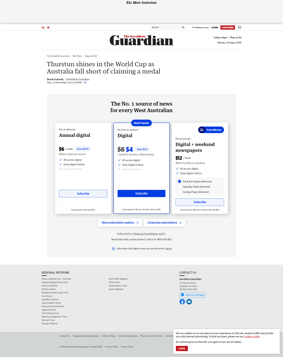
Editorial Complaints (128, 336)
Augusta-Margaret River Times (55, 282)
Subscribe (228, 27)
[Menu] (43, 27)
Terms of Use (127, 346)
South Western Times (118, 285)
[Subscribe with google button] (141, 202)
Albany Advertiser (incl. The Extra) (56, 279)
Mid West (77, 56)
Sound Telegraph (116, 289)
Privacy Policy (111, 346)
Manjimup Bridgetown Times (54, 316)
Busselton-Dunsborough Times (55, 292)
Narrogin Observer (49, 323)
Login (214, 27)
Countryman (47, 296)
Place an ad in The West (151, 336)
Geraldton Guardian (50, 299)
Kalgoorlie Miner (49, 310)
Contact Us (65, 336)
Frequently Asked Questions (86, 336)
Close (182, 348)
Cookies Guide (252, 336)
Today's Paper (220, 37)
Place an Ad (235, 37)
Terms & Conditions (145, 233)
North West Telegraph (118, 279)
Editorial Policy (109, 336)
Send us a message (194, 294)
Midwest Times (48, 320)
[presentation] (179, 181)
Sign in (169, 248)
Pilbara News (114, 282)
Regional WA (91, 56)
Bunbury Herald (48, 289)
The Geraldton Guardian (58, 56)
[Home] (48, 27)
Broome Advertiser (50, 285)
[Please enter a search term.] (183, 27)
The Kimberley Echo (50, 313)
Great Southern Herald (51, 303)
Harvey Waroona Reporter (53, 306)
